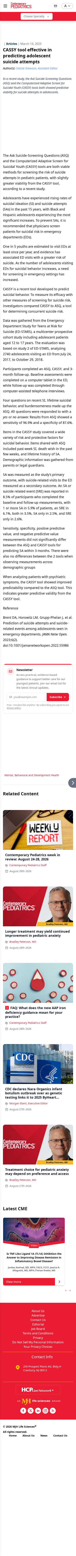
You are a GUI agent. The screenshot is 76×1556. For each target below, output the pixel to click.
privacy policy (14, 708)
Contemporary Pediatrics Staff (27, 865)
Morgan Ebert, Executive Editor (28, 1103)
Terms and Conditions (38, 1333)
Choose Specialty (34, 16)
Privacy (38, 1338)
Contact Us (38, 1320)
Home (13, 1435)
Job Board (38, 1329)
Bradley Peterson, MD (22, 941)
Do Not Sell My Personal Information (38, 1342)
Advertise (38, 1315)
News (43, 1435)
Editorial (38, 1324)
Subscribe (56, 697)
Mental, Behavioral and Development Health (31, 775)
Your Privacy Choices (38, 1347)
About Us (38, 1311)
